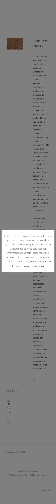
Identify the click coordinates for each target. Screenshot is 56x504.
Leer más (38, 266)
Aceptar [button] (27, 266)
